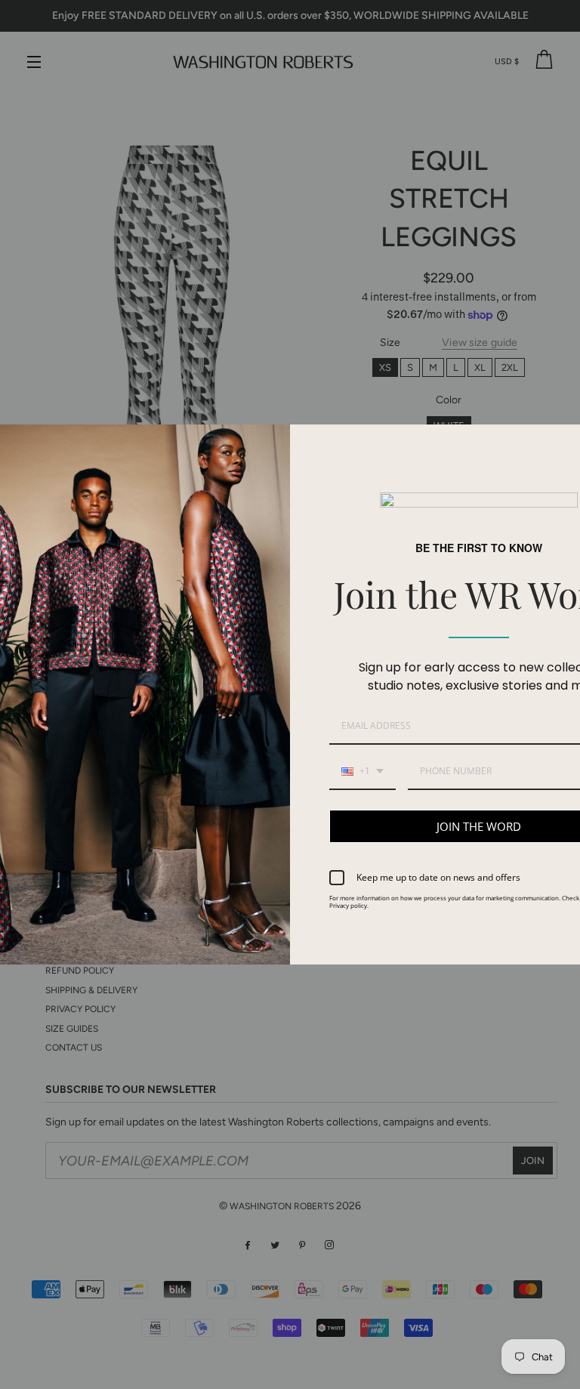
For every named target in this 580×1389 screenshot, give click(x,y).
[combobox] (362, 772)
